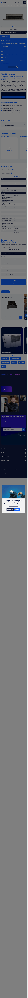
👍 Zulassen (17, 509)
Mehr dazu (11, 506)
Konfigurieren (10, 509)
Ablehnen (16, 506)
